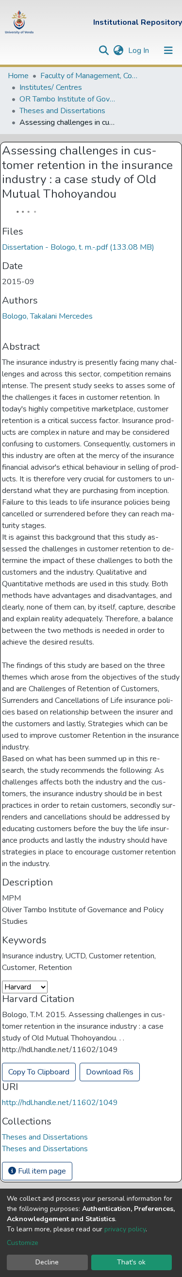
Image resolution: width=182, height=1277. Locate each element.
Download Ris (109, 1072)
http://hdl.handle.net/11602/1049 (60, 1102)
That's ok (131, 1262)
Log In (139, 50)
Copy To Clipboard (38, 1072)
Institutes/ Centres (50, 87)
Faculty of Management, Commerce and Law (88, 75)
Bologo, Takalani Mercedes (47, 316)
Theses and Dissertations (62, 110)
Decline (47, 1262)
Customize (22, 1242)
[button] (118, 50)
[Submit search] (103, 50)
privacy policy (125, 1229)
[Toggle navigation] (168, 50)
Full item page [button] (41, 1171)
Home (18, 75)
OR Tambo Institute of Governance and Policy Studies (67, 99)
